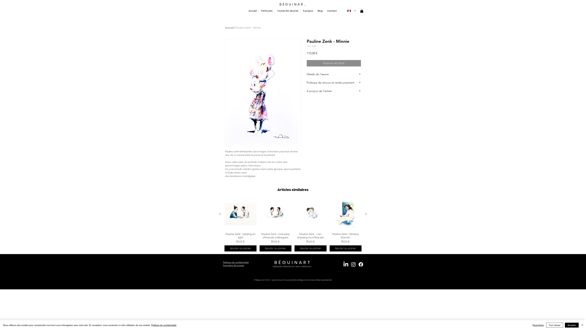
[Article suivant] (366, 214)
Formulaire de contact (233, 265)
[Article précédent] (220, 214)
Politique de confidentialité (236, 262)
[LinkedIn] (346, 264)
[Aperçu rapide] (240, 214)
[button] (361, 11)
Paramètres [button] (538, 325)
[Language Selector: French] (351, 10)
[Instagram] (353, 264)
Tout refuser (555, 325)
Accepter (572, 325)
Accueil (229, 27)
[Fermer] (582, 325)
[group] (293, 225)
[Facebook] (361, 264)
